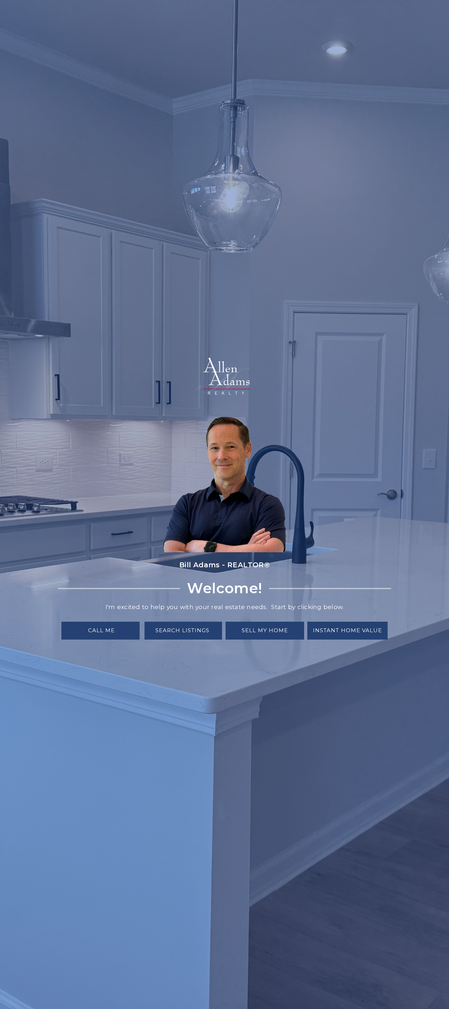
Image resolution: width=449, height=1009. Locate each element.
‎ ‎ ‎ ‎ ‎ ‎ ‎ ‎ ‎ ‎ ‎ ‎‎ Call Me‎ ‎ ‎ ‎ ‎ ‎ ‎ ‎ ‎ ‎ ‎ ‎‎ (100, 630)
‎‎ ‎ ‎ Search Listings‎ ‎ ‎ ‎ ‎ (183, 630)
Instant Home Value (347, 630)
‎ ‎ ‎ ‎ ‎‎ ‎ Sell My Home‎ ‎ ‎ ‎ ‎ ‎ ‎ (265, 630)
